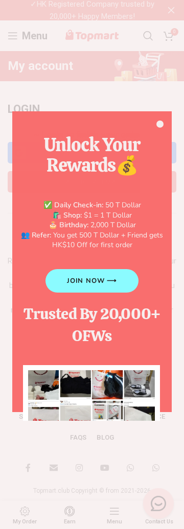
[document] (92, 264)
